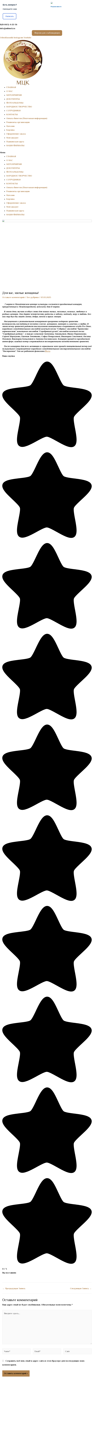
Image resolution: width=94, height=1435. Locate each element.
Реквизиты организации (18, 122)
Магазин (10, 126)
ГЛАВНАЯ (11, 87)
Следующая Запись (80, 1288)
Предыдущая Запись (14, 1288)
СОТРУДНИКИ (13, 110)
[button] (47, 153)
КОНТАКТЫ (12, 114)
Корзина (10, 130)
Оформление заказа (16, 134)
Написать (10, 16)
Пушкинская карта (15, 141)
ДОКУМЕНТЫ (13, 99)
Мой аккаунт (12, 138)
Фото (47, 351)
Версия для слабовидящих (47, 33)
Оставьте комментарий (13, 297)
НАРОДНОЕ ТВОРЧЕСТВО (19, 107)
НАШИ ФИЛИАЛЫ (15, 145)
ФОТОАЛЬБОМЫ (14, 103)
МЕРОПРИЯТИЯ (14, 95)
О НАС (9, 91)
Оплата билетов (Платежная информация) (26, 118)
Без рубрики (33, 297)
